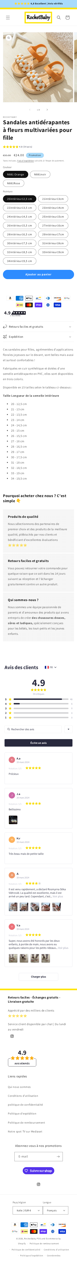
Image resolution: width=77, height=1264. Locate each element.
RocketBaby (30, 1238)
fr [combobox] (51, 667)
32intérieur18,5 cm (19, 252)
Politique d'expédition (22, 1113)
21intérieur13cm (53, 199)
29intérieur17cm (53, 234)
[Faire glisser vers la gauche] (29, 109)
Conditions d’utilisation (56, 1249)
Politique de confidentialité (26, 1249)
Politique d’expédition (31, 1255)
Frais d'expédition (25, 160)
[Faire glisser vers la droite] (47, 109)
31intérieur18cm (53, 243)
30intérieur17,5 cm (19, 243)
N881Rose (13, 183)
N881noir (40, 174)
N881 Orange (15, 174)
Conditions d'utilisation (23, 1096)
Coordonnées (54, 1255)
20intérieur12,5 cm (19, 199)
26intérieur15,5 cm (19, 225)
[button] (8, 17)
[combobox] (68, 729)
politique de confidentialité (25, 1104)
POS (39, 1238)
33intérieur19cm (53, 252)
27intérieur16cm (53, 225)
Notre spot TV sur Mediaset (25, 1131)
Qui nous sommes (19, 1087)
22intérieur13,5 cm (19, 207)
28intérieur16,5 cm (19, 234)
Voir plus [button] (57, 896)
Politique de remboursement (26, 1122)
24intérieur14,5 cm (19, 216)
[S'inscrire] (58, 1156)
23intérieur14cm (53, 207)
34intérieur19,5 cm (19, 261)
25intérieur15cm (53, 216)
